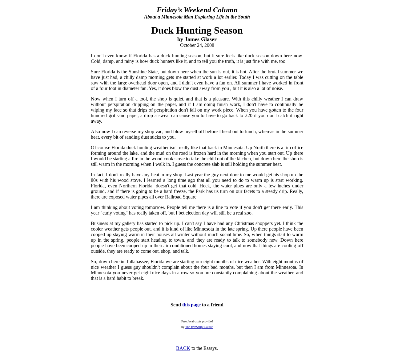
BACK (183, 348)
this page (191, 304)
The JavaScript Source (199, 327)
